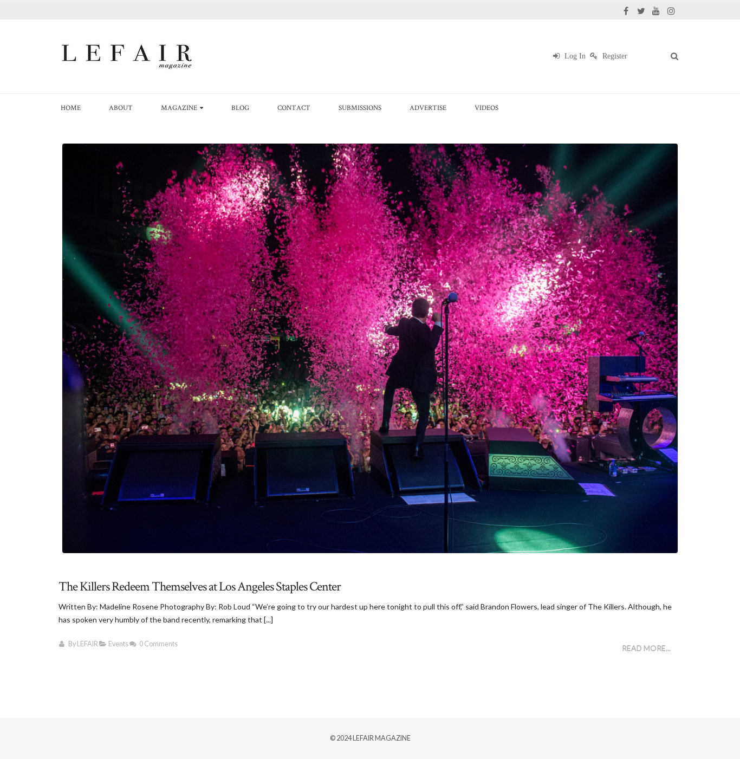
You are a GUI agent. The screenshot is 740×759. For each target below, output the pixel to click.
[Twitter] (640, 11)
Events (118, 644)
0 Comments (158, 644)
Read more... (646, 648)
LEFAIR (87, 644)
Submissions (360, 107)
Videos (486, 107)
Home (71, 107)
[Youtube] (656, 11)
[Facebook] (625, 11)
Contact (293, 107)
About (121, 107)
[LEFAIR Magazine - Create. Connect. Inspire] (126, 56)
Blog (240, 107)
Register (613, 56)
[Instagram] (671, 11)
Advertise (428, 107)
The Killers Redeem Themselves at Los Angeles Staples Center (200, 586)
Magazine (179, 107)
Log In (574, 56)
